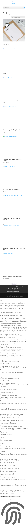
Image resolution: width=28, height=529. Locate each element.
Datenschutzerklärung (15, 286)
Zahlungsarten (9, 288)
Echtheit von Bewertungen (13, 291)
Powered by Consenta (14, 499)
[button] (14, 346)
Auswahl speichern (11, 496)
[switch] (0, 346)
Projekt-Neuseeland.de (17, 296)
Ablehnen (18, 496)
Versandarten (17, 288)
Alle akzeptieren (4, 496)
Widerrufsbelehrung (13, 289)
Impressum (5, 286)
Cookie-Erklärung (11, 498)
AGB (22, 286)
